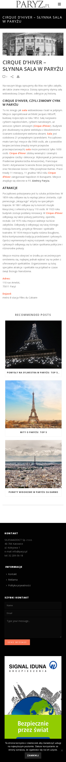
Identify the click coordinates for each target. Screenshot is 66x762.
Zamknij (33, 755)
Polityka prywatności (19, 585)
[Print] (20, 76)
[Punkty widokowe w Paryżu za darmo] (33, 464)
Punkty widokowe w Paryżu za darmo (33, 492)
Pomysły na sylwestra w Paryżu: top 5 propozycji (34, 372)
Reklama (13, 579)
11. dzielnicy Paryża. (39, 180)
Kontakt (12, 574)
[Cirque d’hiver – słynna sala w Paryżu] (33, 44)
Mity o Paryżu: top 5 (33, 432)
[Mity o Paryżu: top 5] (33, 404)
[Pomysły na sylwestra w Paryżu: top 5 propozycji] (33, 345)
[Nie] (61, 750)
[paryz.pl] (33, 4)
